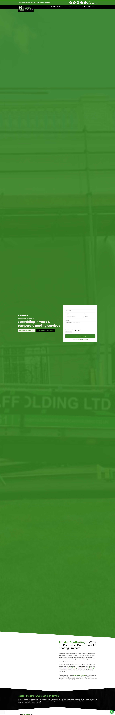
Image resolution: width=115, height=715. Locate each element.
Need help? (89, 2)
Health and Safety (78, 7)
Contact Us (94, 7)
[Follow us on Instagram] (74, 2)
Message (67, 320)
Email (66, 314)
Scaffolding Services (56, 7)
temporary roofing (79, 675)
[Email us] (78, 2)
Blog (85, 7)
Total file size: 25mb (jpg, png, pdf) (73, 330)
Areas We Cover (69, 7)
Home (48, 7)
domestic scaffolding (70, 668)
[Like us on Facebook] (70, 2)
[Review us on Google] (81, 2)
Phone (85, 314)
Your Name (68, 308)
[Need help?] (85, 2)
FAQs (89, 7)
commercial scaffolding (86, 668)
